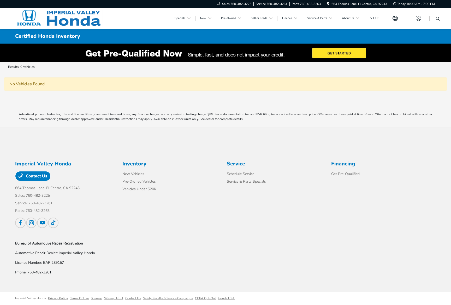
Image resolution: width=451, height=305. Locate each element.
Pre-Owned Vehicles (139, 181)
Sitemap (96, 298)
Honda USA (226, 298)
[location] (328, 4)
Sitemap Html (113, 298)
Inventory (134, 163)
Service (236, 163)
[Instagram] (31, 223)
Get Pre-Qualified (345, 173)
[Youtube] (42, 223)
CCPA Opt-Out (205, 298)
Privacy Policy (58, 298)
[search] (438, 19)
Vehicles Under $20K (139, 189)
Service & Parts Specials (246, 181)
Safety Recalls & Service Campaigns (168, 298)
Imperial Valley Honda (30, 298)
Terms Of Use (79, 298)
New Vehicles (133, 173)
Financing (343, 163)
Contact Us (36, 176)
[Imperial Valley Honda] (60, 18)
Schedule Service (240, 173)
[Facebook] (20, 223)
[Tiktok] (53, 223)
